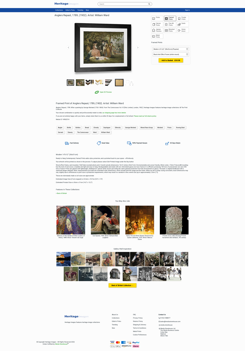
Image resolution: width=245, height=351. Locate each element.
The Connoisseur (83, 132)
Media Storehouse (61, 344)
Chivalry (96, 127)
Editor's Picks (70, 10)
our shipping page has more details (114, 113)
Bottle (69, 127)
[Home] (66, 6)
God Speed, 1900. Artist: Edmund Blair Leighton (105, 236)
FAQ (134, 315)
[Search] (149, 4)
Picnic (169, 127)
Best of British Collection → (122, 285)
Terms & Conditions (139, 328)
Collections (59, 10)
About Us (115, 315)
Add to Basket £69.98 (171, 60)
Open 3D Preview (106, 92)
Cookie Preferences (140, 335)
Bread (87, 127)
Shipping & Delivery (139, 325)
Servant (60, 132)
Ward (95, 132)
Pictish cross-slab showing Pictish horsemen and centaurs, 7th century (174, 236)
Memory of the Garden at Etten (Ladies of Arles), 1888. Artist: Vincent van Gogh (71, 236)
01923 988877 (165, 318)
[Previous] (68, 47)
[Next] (138, 47)
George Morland (130, 127)
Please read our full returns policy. (145, 116)
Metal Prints (137, 331)
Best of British (62, 193)
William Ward (105, 132)
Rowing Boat (180, 127)
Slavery (70, 132)
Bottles (78, 127)
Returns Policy (138, 321)
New (87, 10)
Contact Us (162, 315)
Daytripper (106, 127)
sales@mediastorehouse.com (170, 321)
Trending (80, 10)
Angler (60, 127)
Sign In (187, 10)
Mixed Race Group (146, 127)
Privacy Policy (138, 318)
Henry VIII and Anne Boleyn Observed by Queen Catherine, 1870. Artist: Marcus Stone (139, 237)
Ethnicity (118, 127)
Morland (160, 127)
